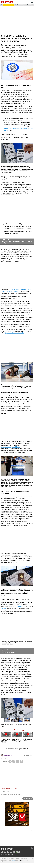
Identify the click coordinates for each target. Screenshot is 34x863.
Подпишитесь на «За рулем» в (17, 749)
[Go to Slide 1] (7, 720)
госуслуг (3, 608)
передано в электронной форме (10, 447)
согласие (3, 796)
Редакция (4, 854)
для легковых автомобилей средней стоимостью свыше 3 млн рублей (16, 290)
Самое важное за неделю (9, 788)
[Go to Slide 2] (14, 720)
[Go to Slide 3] (20, 720)
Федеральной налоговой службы (14, 333)
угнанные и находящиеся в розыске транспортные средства (18, 129)
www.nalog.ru (22, 606)
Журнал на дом (8, 5)
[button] (32, 859)
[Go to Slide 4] (27, 720)
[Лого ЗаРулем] (7, 2)
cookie (13, 860)
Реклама (10, 854)
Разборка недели (20, 5)
